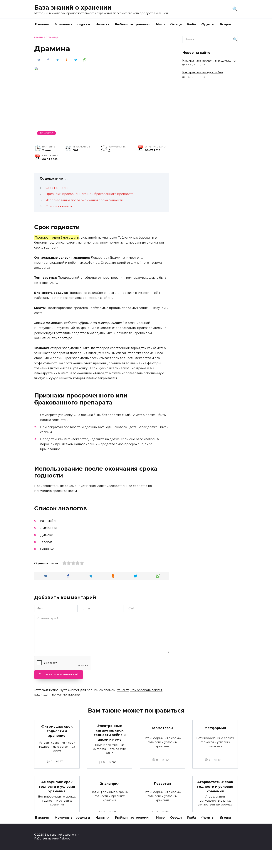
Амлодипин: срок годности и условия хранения (57, 786)
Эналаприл (110, 783)
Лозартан (162, 783)
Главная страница (46, 37)
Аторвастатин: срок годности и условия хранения (215, 786)
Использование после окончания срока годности (84, 200)
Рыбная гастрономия (132, 24)
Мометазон (162, 728)
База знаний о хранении (72, 7)
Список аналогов (59, 206)
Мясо (160, 24)
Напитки (103, 24)
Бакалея (42, 24)
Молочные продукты (72, 24)
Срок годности (57, 188)
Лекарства (46, 133)
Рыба (191, 24)
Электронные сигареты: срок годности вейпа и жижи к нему (110, 732)
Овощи (176, 24)
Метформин (215, 728)
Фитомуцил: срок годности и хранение (57, 731)
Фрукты (207, 24)
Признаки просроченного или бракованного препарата (89, 194)
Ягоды (225, 24)
